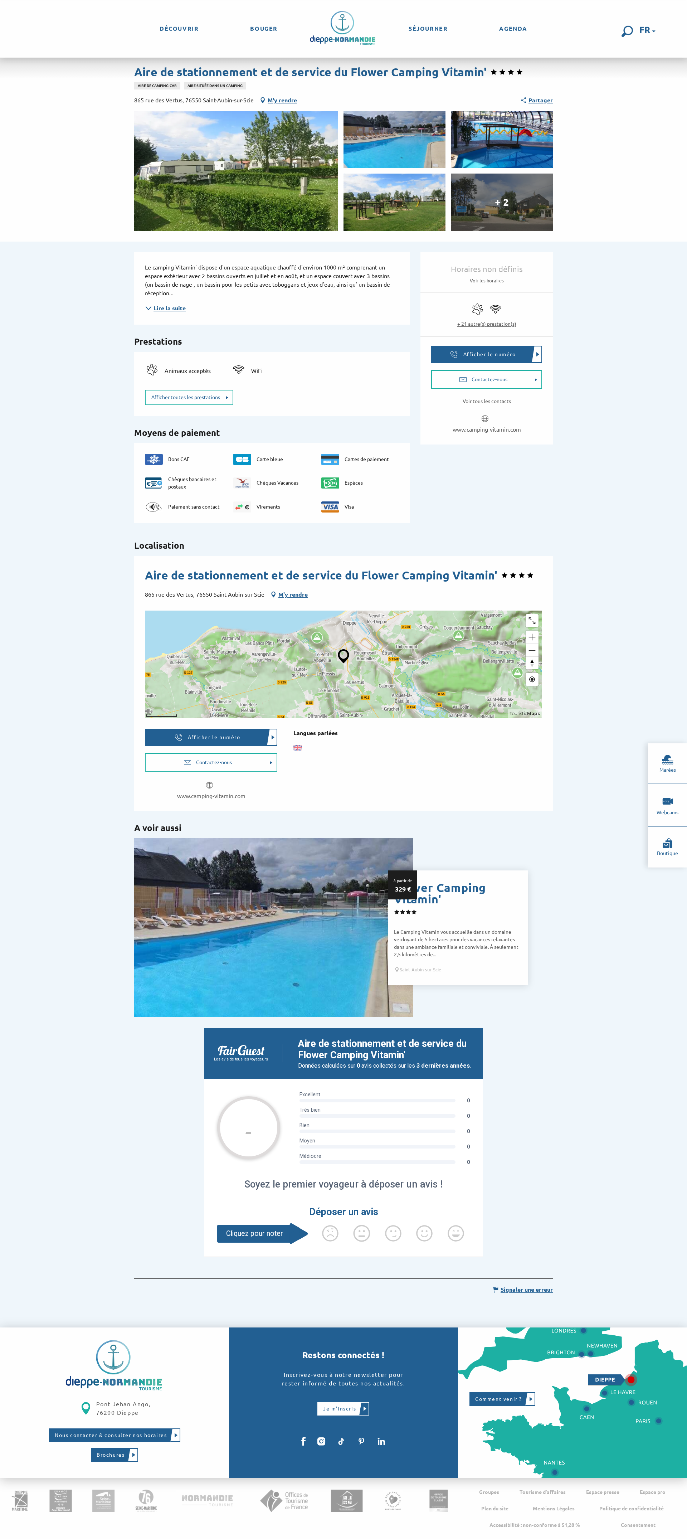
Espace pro (653, 1492)
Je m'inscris (339, 1409)
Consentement (638, 1525)
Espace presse (602, 1492)
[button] (627, 31)
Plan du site (494, 1508)
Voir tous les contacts (487, 401)
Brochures (111, 1455)
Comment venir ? (498, 1399)
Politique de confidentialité (631, 1508)
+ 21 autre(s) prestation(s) (486, 324)
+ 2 (502, 202)
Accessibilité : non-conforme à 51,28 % (534, 1525)
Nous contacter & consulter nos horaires (111, 1435)
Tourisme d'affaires (543, 1492)
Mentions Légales (554, 1508)
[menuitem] (179, 28)
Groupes (489, 1492)
